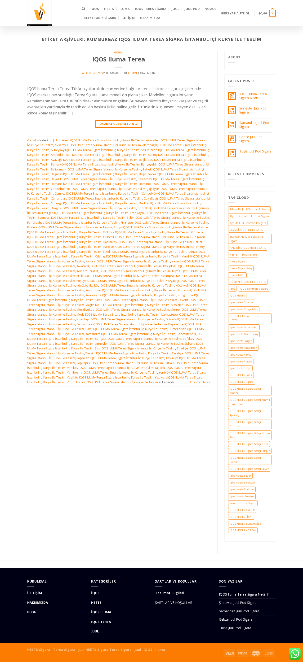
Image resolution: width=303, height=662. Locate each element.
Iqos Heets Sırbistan (242, 482)
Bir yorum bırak (199, 382)
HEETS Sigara (38, 649)
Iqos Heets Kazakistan (243, 347)
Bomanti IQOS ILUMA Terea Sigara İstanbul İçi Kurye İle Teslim (94, 184)
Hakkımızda (150, 18)
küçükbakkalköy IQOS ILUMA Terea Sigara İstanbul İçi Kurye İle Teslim (125, 285)
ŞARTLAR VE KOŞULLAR (173, 602)
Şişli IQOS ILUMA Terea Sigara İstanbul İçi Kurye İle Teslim (135, 348)
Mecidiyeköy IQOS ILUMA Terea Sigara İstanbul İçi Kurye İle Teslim (122, 309)
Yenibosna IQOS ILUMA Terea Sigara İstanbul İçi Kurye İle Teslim (112, 372)
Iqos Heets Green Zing (244, 334)
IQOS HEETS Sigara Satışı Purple (250, 451)
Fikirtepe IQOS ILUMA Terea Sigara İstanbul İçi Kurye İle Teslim (164, 222)
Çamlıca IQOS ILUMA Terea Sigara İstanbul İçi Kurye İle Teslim (97, 193)
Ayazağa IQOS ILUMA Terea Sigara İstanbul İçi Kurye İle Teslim (94, 159)
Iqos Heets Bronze (242, 302)
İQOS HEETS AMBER (242, 510)
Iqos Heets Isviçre (241, 341)
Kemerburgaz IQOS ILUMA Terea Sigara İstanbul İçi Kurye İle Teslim (123, 271)
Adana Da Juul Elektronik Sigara (249, 209)
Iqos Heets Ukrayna (242, 496)
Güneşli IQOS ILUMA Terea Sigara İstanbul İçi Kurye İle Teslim (146, 237)
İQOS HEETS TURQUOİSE (245, 523)
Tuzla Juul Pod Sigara (255, 151)
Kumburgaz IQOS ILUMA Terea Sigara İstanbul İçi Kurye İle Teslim (131, 290)
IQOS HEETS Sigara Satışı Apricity (245, 413)
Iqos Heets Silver (240, 475)
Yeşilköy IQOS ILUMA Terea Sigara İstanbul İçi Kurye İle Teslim (110, 377)
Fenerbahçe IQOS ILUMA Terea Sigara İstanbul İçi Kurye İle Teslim (73, 222)
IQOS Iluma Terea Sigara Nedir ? (253, 96)
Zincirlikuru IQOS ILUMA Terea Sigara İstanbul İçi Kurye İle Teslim (112, 382)
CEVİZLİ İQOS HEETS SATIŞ (246, 229)
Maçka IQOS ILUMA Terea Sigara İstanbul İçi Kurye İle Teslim (127, 305)
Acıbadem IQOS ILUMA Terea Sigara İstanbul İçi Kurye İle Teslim (100, 140)
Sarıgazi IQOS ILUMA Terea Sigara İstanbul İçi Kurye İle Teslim (138, 338)
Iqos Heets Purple (241, 361)
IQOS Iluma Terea (118, 59)
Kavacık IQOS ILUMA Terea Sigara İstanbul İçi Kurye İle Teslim (119, 266)
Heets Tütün (237, 275)
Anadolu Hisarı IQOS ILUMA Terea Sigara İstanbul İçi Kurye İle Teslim (99, 154)
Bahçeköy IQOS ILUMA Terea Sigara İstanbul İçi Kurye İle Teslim (95, 164)
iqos (232, 288)
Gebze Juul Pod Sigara (251, 139)
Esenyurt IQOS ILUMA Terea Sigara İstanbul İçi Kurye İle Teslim (81, 217)
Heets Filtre (249, 254)
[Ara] (83, 8)
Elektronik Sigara (100, 18)
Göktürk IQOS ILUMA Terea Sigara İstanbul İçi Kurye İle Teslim (146, 232)
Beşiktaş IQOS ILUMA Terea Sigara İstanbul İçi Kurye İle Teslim (94, 174)
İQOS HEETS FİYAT (241, 516)
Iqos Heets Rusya (240, 368)
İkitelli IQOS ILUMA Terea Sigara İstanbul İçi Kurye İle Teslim (144, 251)
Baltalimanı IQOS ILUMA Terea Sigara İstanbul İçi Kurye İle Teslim (96, 169)
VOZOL (210, 9)
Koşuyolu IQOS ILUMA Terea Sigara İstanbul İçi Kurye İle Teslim (120, 281)
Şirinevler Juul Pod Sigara (253, 110)
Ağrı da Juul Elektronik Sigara (248, 223)
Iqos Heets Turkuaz (242, 489)
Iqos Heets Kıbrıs (240, 354)
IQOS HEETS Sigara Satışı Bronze (245, 424)
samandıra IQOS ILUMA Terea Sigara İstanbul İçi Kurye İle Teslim (130, 334)
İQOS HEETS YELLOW (243, 530)
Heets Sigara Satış (241, 268)
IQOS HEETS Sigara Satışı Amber (245, 391)
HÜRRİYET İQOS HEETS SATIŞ (248, 281)
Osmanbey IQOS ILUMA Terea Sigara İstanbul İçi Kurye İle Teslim (121, 324)
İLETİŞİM (128, 18)
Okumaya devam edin (118, 124)
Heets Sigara (237, 261)
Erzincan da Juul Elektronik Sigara (246, 239)
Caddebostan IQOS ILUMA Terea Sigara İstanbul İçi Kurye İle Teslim (98, 189)
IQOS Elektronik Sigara (254, 288)
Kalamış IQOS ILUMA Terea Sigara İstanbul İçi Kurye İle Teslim (137, 256)
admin (132, 73)
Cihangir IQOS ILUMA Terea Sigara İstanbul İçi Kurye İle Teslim (94, 203)
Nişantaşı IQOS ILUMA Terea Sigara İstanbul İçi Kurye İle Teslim (120, 319)
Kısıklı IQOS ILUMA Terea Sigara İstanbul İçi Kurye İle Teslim (117, 276)
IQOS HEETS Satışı (241, 375)
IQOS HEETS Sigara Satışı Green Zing (250, 435)
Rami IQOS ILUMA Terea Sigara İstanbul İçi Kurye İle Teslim (126, 329)
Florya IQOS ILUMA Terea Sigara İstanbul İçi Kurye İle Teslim (155, 227)
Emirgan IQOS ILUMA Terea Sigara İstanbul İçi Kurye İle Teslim (85, 213)
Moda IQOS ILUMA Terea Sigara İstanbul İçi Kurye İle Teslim (118, 314)
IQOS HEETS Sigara (242, 381)
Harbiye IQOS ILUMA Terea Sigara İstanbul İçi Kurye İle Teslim (146, 246)
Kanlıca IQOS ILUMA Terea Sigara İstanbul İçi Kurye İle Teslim (127, 261)
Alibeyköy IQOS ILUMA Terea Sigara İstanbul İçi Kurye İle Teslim (95, 150)
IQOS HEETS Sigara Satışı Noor (249, 444)
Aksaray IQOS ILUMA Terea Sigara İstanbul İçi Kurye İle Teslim (98, 145)
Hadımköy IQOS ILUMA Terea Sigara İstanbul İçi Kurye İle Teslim (147, 242)
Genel (118, 52)
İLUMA (125, 9)
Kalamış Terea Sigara (243, 503)
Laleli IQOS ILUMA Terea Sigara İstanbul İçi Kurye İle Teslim (136, 300)
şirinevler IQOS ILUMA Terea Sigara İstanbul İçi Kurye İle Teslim (139, 343)
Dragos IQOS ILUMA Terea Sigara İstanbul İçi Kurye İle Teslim (93, 208)
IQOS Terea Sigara (150, 9)
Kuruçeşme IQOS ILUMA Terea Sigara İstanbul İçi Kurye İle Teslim (130, 295)
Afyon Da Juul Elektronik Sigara (249, 216)
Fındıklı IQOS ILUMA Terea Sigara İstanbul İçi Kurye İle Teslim (69, 227)
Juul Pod (192, 9)
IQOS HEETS (237, 295)
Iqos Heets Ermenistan (244, 327)
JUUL (175, 9)
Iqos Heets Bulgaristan (244, 309)
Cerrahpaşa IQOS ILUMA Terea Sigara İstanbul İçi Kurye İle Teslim (96, 198)
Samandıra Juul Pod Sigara (254, 125)
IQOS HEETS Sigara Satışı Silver (249, 468)
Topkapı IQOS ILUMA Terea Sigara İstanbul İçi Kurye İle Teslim (119, 363)
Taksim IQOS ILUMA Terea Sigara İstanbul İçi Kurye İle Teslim (127, 353)
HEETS (109, 9)
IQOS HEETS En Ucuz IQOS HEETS (246, 318)
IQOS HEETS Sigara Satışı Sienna (245, 460)
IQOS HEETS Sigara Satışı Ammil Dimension (250, 402)
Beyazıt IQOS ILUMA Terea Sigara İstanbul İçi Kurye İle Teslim (93, 179)
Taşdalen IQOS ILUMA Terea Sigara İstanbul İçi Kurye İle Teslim (120, 358)
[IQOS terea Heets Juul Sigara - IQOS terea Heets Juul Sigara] (51, 13)
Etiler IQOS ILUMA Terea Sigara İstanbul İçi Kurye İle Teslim (168, 217)
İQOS (95, 9)
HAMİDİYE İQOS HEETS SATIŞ (248, 247)
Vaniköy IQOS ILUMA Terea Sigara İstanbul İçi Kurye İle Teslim (110, 368)
